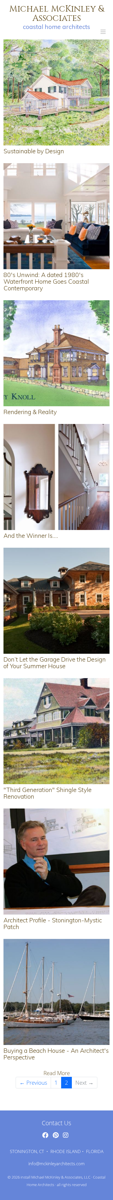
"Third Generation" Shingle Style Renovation (47, 793)
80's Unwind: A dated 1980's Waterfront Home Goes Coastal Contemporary (46, 281)
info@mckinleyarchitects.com (56, 1163)
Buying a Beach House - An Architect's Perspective (56, 1054)
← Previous (33, 1082)
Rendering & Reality (30, 412)
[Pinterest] (56, 1135)
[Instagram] (65, 1135)
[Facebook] (45, 1135)
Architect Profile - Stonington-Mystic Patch (52, 923)
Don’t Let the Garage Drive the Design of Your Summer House (54, 662)
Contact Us (56, 1123)
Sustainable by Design (33, 151)
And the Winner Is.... (30, 535)
